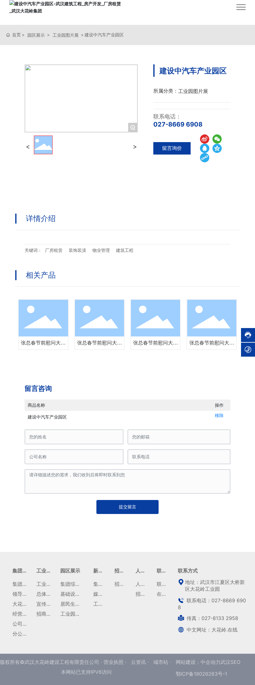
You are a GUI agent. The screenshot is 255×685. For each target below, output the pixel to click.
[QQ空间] (217, 148)
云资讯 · (140, 662)
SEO (235, 662)
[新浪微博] (204, 139)
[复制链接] (204, 157)
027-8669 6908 (177, 124)
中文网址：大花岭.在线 (211, 630)
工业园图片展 (66, 35)
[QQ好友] (204, 148)
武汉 (225, 662)
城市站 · (162, 662)
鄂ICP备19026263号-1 (201, 674)
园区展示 (36, 35)
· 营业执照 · (113, 662)
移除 (219, 415)
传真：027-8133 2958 (211, 618)
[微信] (217, 139)
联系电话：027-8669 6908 (212, 603)
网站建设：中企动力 (198, 662)
